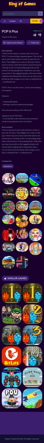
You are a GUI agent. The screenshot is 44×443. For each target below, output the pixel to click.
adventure (8, 166)
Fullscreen (35, 42)
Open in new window (14, 42)
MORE (35, 21)
